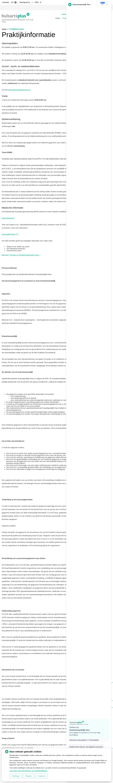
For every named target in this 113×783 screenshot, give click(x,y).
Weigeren (28, 776)
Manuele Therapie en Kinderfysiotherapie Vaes (20, 255)
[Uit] (16, 2)
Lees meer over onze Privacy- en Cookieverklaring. (28, 771)
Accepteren (41, 776)
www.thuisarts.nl (8, 218)
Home (57, 18)
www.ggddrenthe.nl (9, 234)
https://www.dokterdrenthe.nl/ (19, 90)
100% (36, 2)
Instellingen (16, 776)
